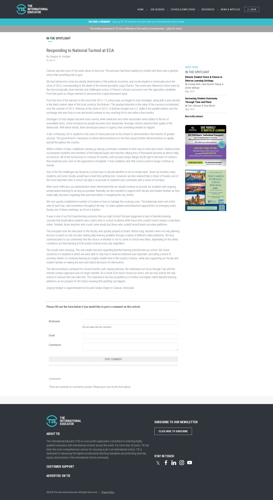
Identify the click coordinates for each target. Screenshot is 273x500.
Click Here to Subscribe (173, 431)
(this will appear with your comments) (96, 327)
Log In (253, 9)
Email (52, 335)
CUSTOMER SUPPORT (60, 466)
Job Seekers (157, 9)
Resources (208, 9)
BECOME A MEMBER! (99, 21)
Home (140, 9)
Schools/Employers (183, 9)
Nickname (54, 321)
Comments (55, 345)
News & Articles (230, 9)
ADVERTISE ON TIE (58, 476)
